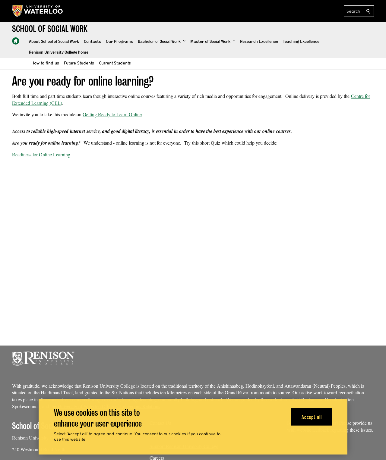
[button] (161, 41)
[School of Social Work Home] (15, 41)
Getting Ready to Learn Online (112, 114)
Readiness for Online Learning (41, 154)
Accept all (312, 417)
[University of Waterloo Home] (37, 11)
